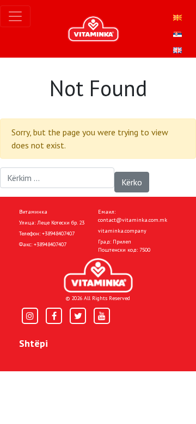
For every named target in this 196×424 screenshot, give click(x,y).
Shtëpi (33, 343)
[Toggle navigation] (15, 16)
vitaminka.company (122, 230)
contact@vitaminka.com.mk (132, 219)
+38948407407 (58, 233)
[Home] (98, 275)
